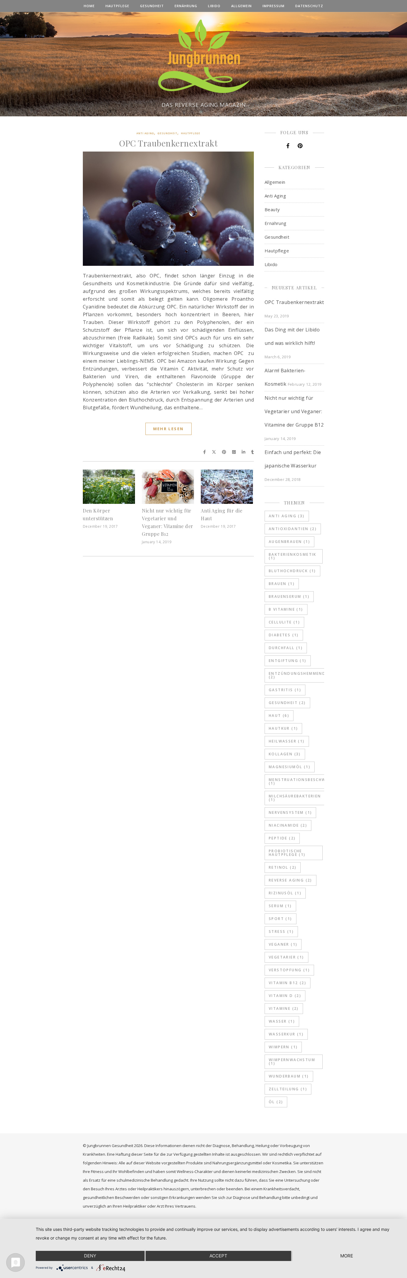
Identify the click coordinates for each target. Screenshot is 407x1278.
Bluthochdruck (292, 570)
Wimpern (283, 1046)
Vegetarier (286, 957)
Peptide (282, 838)
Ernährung (186, 6)
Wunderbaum (289, 1076)
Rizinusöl (285, 893)
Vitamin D (285, 995)
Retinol (282, 867)
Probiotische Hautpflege (287, 852)
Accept (218, 1256)
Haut (279, 715)
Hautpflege (117, 6)
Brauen (282, 583)
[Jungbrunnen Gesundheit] (203, 57)
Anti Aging (145, 133)
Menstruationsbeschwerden (305, 781)
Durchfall (286, 647)
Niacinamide (288, 825)
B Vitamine (286, 609)
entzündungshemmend (297, 675)
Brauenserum (289, 596)
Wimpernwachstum (292, 1061)
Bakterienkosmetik (292, 556)
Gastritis (285, 689)
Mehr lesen (168, 428)
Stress (281, 931)
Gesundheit (152, 6)
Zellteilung (288, 1089)
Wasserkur (286, 1034)
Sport (280, 918)
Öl (276, 1101)
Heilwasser (287, 741)
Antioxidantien (293, 528)
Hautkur (283, 728)
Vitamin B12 (287, 982)
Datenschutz (309, 6)
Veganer (283, 944)
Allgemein (241, 6)
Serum (280, 905)
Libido (214, 6)
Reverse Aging (290, 880)
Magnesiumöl (289, 766)
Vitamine (284, 1008)
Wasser (282, 1021)
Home (89, 6)
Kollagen (285, 754)
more (346, 1256)
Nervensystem (290, 812)
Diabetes (284, 635)
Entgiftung (288, 660)
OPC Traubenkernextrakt (168, 143)
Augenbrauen (289, 541)
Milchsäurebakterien (295, 798)
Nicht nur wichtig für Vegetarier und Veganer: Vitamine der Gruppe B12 (294, 411)
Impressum (273, 6)
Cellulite (284, 622)
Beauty (272, 209)
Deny (90, 1256)
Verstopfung (289, 970)
